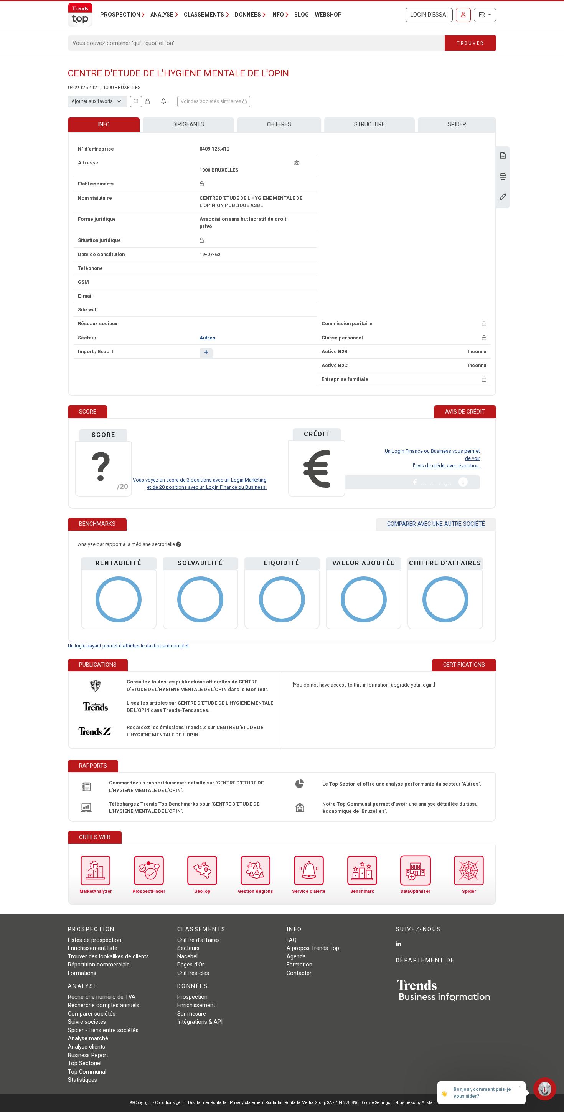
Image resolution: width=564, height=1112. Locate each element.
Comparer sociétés (91, 1014)
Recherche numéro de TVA (101, 997)
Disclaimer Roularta (207, 1102)
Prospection (192, 997)
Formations (82, 973)
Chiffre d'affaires (198, 940)
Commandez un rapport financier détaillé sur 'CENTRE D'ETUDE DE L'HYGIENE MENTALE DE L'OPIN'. (186, 786)
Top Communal (87, 1072)
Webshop (328, 15)
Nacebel (187, 956)
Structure (369, 124)
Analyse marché (88, 1038)
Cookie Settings (376, 1102)
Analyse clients (86, 1047)
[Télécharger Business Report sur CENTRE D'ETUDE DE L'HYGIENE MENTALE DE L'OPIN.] (503, 156)
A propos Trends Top (313, 948)
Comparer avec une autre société (436, 524)
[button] (206, 353)
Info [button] (277, 15)
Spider (457, 124)
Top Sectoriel (84, 1063)
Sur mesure (191, 1014)
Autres (207, 338)
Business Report (88, 1055)
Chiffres (279, 124)
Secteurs (188, 948)
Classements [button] (204, 15)
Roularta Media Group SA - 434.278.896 (322, 1102)
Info (104, 124)
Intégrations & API (200, 1022)
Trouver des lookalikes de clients (108, 956)
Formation (299, 964)
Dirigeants (188, 124)
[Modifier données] (503, 197)
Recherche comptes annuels (103, 1005)
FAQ (292, 940)
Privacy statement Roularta (255, 1102)
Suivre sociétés (87, 1022)
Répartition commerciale (99, 964)
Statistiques (82, 1080)
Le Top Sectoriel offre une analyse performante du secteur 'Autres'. (401, 784)
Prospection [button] (120, 15)
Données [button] (248, 15)
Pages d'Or (190, 964)
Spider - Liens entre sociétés (103, 1030)
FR (482, 15)
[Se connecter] (463, 15)
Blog (301, 15)
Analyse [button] (161, 15)
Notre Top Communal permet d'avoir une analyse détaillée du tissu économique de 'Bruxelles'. (399, 807)
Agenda (296, 956)
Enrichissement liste (92, 948)
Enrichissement (196, 1005)
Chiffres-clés (193, 973)
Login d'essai (429, 15)
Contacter (299, 973)
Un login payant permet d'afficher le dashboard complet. (129, 646)
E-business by (414, 1102)
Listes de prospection (94, 940)
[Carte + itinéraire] (296, 162)
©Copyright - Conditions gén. (157, 1102)
